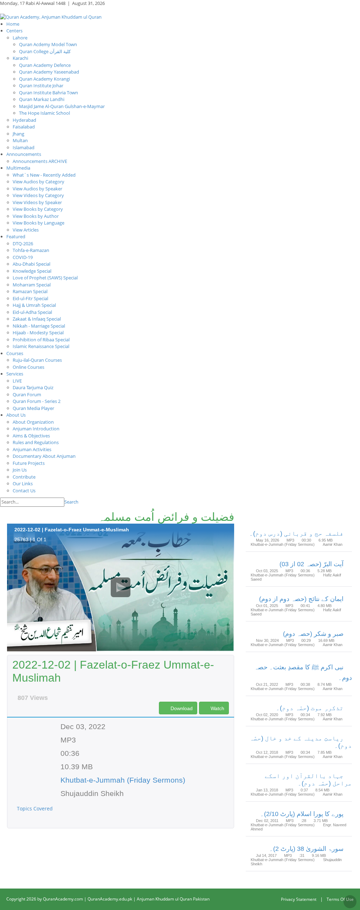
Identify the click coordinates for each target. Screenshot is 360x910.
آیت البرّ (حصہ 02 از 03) (311, 564)
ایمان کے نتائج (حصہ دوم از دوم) (301, 598)
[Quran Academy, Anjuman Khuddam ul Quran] (51, 16)
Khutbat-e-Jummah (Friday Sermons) (122, 780)
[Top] (349, 901)
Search (71, 502)
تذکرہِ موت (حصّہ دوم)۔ (309, 708)
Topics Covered (35, 808)
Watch (216, 708)
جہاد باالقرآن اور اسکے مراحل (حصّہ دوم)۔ (308, 779)
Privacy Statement (298, 899)
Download (181, 708)
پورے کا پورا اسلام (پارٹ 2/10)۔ (301, 813)
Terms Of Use (340, 899)
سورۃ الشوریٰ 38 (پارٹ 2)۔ (306, 848)
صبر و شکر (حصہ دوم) (313, 633)
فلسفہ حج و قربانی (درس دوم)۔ (296, 533)
